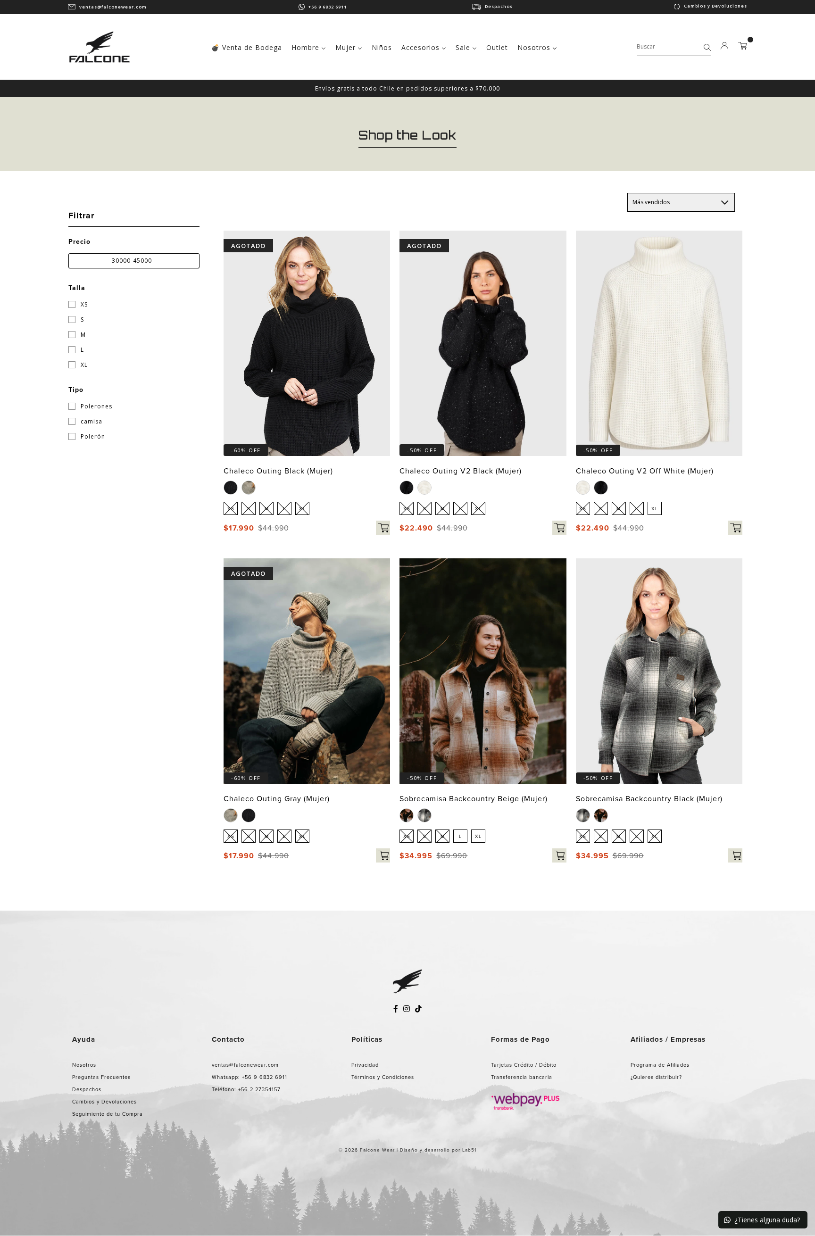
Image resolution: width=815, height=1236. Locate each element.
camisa (90, 421)
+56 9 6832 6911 (327, 7)
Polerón (92, 436)
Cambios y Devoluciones (715, 6)
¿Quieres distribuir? (656, 1077)
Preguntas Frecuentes (101, 1077)
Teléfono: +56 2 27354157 (246, 1089)
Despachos (499, 6)
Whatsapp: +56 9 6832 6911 (249, 1077)
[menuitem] (246, 46)
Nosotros (84, 1065)
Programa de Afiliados (660, 1065)
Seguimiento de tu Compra (107, 1114)
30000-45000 (132, 261)
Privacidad (365, 1065)
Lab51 (469, 1149)
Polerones (95, 406)
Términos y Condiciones (382, 1077)
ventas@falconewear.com (113, 7)
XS (83, 304)
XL (83, 365)
